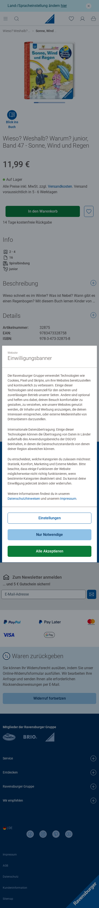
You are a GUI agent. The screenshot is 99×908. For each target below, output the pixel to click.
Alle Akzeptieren (49, 551)
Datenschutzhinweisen (24, 498)
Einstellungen (49, 518)
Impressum (68, 498)
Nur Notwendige (49, 534)
